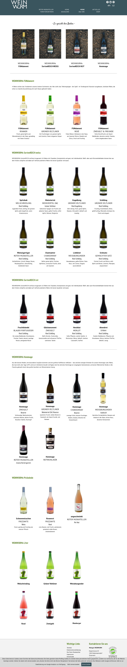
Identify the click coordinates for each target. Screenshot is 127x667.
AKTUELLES (96, 9)
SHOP (98, 12)
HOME (67, 9)
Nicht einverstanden (73, 664)
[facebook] (107, 2)
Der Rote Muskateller (73, 652)
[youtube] (110, 2)
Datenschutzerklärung (74, 650)
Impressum (70, 654)
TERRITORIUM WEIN (46, 12)
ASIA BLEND (65, 12)
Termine (69, 648)
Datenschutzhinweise (37, 659)
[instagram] (113, 2)
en (109, 5)
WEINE (82, 9)
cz (113, 5)
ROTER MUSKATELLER (46, 9)
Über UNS (82, 12)
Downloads (70, 657)
